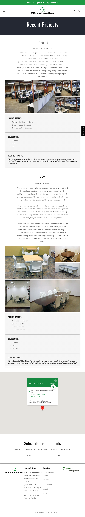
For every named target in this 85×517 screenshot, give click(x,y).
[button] (4, 10)
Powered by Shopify (51, 512)
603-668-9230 (35, 397)
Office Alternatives (38, 512)
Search (45, 489)
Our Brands (47, 494)
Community (47, 484)
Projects (46, 480)
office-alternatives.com (38, 394)
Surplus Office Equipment (48, 474)
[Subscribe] (58, 455)
